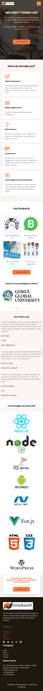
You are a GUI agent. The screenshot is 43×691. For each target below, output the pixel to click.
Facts (5, 636)
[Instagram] (16, 642)
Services (5, 655)
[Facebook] (4, 642)
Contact (5, 657)
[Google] (12, 642)
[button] (3, 297)
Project (5, 632)
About (5, 652)
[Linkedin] (21, 642)
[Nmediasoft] (8, 3)
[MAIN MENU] (39, 3)
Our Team (6, 634)
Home (5, 650)
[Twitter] (8, 642)
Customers (6, 638)
